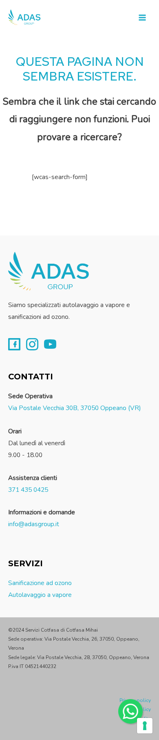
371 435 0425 (28, 489)
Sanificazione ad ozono (40, 583)
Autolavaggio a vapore (40, 594)
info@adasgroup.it (33, 524)
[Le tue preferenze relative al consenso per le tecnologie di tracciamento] (144, 725)
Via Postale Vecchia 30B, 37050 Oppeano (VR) (74, 408)
